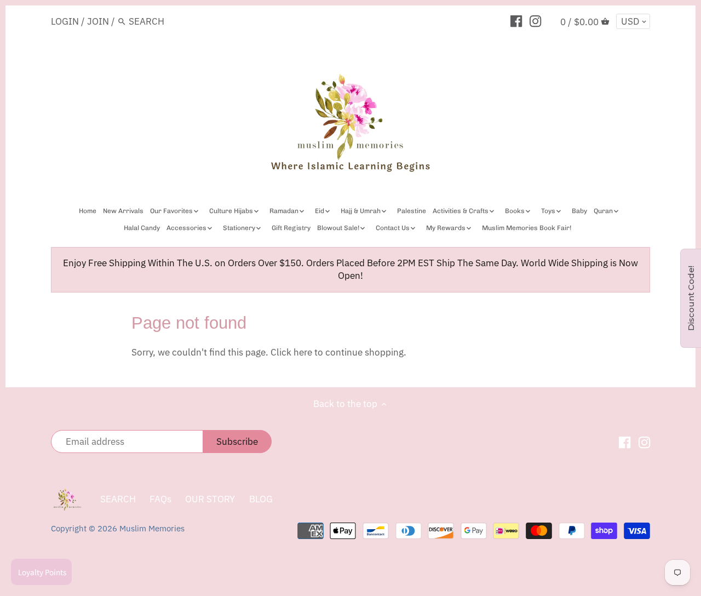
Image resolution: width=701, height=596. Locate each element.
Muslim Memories (152, 528)
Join (98, 21)
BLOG (261, 499)
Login (65, 21)
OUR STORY (210, 499)
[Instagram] (535, 20)
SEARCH (118, 499)
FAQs (160, 499)
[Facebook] (516, 20)
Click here (291, 352)
